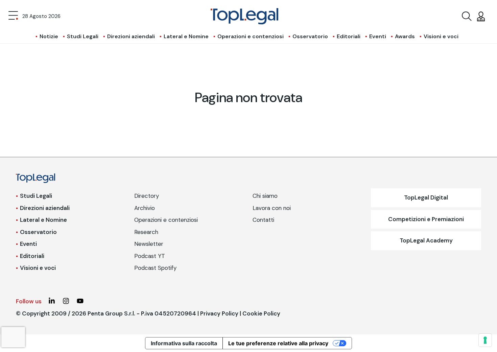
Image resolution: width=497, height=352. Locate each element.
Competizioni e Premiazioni (426, 219)
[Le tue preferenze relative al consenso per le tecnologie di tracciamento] (485, 340)
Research (146, 232)
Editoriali (348, 36)
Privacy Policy (219, 313)
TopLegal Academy (426, 240)
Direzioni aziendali (131, 36)
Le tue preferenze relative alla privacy (278, 343)
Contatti (263, 220)
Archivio (144, 208)
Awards (405, 36)
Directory (146, 196)
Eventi (377, 36)
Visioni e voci (441, 36)
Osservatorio (310, 36)
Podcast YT (149, 256)
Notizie (49, 36)
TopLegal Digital (426, 197)
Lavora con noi (272, 208)
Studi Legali (82, 36)
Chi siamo (265, 196)
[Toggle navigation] (13, 16)
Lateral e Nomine (186, 36)
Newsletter (148, 244)
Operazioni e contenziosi (250, 36)
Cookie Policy (261, 313)
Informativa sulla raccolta (184, 343)
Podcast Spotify (155, 268)
